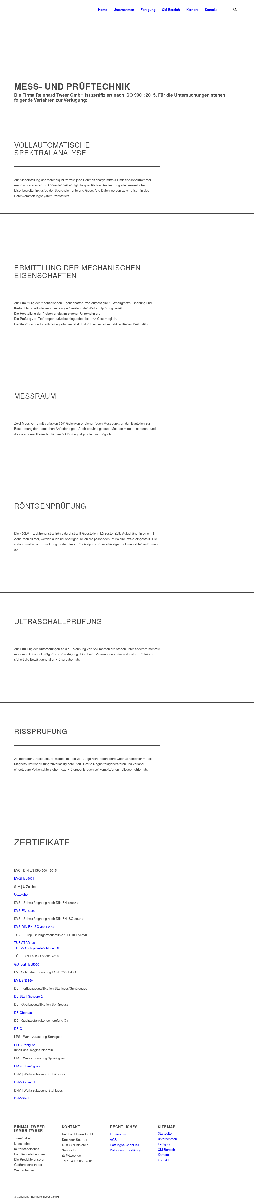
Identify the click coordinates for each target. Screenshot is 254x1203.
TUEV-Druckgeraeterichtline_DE (37, 948)
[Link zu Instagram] (228, 1196)
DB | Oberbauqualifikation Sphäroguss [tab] (41, 1004)
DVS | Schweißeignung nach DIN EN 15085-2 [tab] (46, 902)
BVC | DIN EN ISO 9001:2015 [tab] (35, 870)
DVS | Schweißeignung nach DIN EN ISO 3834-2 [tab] (49, 918)
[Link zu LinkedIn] (236, 1196)
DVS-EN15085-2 (25, 910)
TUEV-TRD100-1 (26, 942)
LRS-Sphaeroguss (27, 1066)
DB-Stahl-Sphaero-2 (28, 996)
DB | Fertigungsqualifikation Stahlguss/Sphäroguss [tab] (50, 988)
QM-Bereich (166, 1149)
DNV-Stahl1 (22, 1098)
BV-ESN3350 (23, 980)
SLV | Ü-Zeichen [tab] (25, 886)
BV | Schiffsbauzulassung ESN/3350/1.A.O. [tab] (45, 972)
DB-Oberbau (23, 1012)
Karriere (163, 1154)
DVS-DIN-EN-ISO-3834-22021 (35, 926)
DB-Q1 (19, 1028)
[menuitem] (102, 9)
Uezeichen (21, 894)
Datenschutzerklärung (125, 1150)
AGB (113, 1139)
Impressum (118, 1134)
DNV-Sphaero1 (24, 1082)
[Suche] (235, 9)
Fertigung (164, 1144)
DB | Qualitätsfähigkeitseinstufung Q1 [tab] (41, 1020)
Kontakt (163, 1160)
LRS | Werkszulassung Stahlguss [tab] (38, 1036)
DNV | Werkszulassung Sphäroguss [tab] (39, 1074)
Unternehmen (167, 1138)
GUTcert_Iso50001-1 (29, 964)
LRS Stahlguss (25, 1044)
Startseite (165, 1133)
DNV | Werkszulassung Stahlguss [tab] (38, 1090)
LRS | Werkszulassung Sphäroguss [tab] (39, 1058)
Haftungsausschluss (124, 1144)
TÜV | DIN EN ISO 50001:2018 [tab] (36, 956)
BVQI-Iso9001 (24, 878)
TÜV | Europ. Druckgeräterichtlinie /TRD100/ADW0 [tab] (50, 934)
